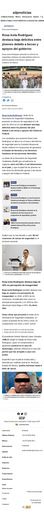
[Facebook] (4, 100)
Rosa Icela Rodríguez (10, 29)
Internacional (27, 17)
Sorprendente (7, 474)
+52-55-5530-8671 (28, 441)
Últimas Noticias (8, 17)
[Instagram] (25, 414)
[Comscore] (22, 424)
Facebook (5, 493)
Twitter (4, 499)
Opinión (36, 17)
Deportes (5, 463)
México (18, 17)
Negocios (5, 468)
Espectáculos (7, 479)
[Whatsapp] (12, 100)
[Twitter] (8, 100)
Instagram (5, 504)
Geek (4, 485)
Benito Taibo (6, 21)
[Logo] (22, 13)
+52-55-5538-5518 (28, 435)
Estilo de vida (7, 457)
